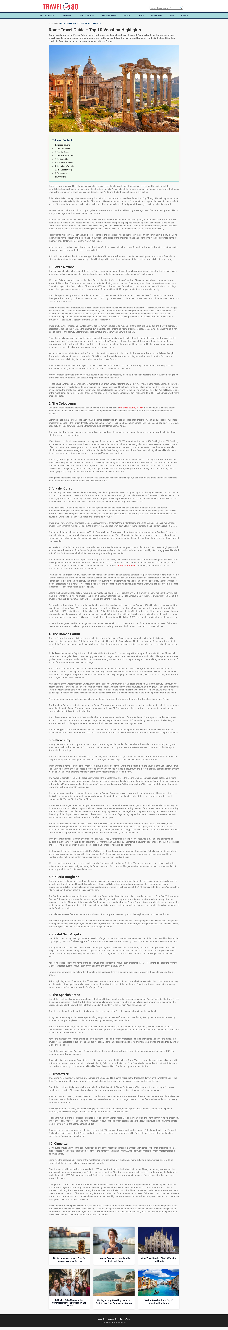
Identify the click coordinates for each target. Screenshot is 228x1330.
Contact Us (112, 1319)
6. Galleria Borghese (64, 162)
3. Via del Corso (62, 152)
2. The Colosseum (63, 148)
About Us (101, 1319)
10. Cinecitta (60, 177)
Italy (56, 23)
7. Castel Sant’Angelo (64, 166)
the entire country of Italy (131, 407)
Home (51, 23)
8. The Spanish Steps (64, 170)
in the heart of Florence (126, 565)
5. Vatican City (61, 159)
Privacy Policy (125, 1319)
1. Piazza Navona (62, 145)
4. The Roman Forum (64, 155)
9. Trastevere (61, 173)
